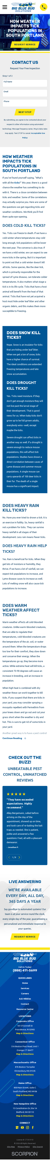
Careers (25, 993)
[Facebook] (32, 1127)
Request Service (24, 44)
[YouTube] (22, 1127)
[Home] (23, 7)
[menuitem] (11, 1146)
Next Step (25, 112)
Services (25, 988)
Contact (25, 1004)
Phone (6, 101)
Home (25, 983)
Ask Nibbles (25, 999)
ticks (17, 182)
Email (6, 91)
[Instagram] (27, 1127)
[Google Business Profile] (17, 1127)
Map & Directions (25, 1033)
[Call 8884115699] (43, 7)
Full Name (8, 82)
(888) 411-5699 (25, 970)
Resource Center (25, 1009)
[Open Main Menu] (4, 7)
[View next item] (19, 857)
